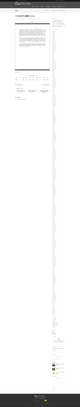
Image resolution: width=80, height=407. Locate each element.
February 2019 (54, 169)
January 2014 (53, 258)
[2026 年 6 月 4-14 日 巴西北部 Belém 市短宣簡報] (53, 373)
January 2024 (53, 80)
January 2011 (53, 313)
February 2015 (54, 240)
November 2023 (54, 83)
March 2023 (53, 95)
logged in (19, 99)
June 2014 (53, 251)
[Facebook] (56, 0)
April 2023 (53, 93)
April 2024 (53, 75)
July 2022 (53, 107)
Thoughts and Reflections (55, 325)
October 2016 (53, 211)
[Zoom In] (23, 23)
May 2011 (53, 307)
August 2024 (53, 69)
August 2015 (53, 231)
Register (26, 0)
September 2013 (54, 264)
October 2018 (53, 175)
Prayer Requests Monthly (55, 323)
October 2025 (53, 48)
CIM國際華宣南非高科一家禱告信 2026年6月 (57, 26)
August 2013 (53, 266)
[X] (55, 0)
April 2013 (53, 272)
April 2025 (53, 57)
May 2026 (53, 37)
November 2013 (54, 261)
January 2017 (53, 207)
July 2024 (53, 71)
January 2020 (53, 152)
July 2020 (53, 143)
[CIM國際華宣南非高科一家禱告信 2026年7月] (53, 369)
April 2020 (53, 148)
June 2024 (53, 72)
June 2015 (53, 234)
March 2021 (53, 131)
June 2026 (53, 36)
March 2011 (53, 310)
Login (23, 0)
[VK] (59, 0)
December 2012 (54, 278)
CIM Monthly (53, 320)
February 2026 (54, 42)
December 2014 (54, 243)
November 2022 (54, 101)
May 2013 (53, 270)
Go (45, 400)
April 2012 (53, 290)
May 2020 (53, 146)
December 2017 (54, 190)
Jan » (54, 389)
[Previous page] (15, 23)
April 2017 (53, 202)
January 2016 (53, 225)
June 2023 (53, 90)
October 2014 (53, 246)
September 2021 (54, 122)
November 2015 (54, 228)
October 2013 (53, 263)
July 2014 (53, 249)
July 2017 (53, 198)
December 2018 (54, 172)
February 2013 (54, 275)
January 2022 (53, 116)
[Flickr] (42, 403)
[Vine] (63, 0)
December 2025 (54, 45)
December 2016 (54, 208)
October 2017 (53, 193)
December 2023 (54, 81)
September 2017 (54, 195)
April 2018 (53, 184)
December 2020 (54, 136)
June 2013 (53, 269)
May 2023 (53, 92)
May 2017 (53, 201)
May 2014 (53, 252)
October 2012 (53, 281)
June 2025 (53, 54)
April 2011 (53, 308)
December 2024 (54, 63)
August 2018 (53, 178)
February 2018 (54, 187)
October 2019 (53, 157)
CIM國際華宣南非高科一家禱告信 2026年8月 (57, 20)
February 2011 (54, 311)
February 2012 (54, 293)
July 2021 (53, 125)
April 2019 (53, 166)
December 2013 (54, 260)
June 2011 (53, 305)
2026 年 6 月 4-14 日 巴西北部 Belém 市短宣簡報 (58, 23)
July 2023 (53, 89)
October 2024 (53, 66)
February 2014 (54, 257)
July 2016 (53, 216)
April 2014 (53, 254)
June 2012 (53, 287)
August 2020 (53, 142)
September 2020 (54, 140)
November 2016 (54, 210)
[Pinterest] (57, 0)
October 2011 (53, 299)
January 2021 (53, 134)
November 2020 (54, 137)
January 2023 (53, 98)
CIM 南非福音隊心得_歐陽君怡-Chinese (44, 91)
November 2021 (54, 119)
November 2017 (54, 192)
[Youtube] (61, 0)
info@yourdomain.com (19, 0)
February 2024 (54, 78)
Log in (53, 331)
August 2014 (53, 248)
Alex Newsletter (54, 319)
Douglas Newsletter (54, 322)
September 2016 (54, 213)
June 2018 (53, 181)
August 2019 (53, 160)
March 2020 (53, 149)
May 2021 (53, 128)
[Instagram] (60, 0)
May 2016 (53, 219)
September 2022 (54, 104)
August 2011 (53, 302)
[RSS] (64, 0)
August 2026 (53, 33)
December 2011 (54, 296)
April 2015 (53, 237)
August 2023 (53, 87)
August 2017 (53, 196)
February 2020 (54, 151)
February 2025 (54, 60)
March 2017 (53, 204)
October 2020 (53, 139)
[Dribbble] (58, 0)
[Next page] (17, 23)
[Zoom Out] (21, 23)
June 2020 (53, 145)
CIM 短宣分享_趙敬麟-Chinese (61, 10)
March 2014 (53, 255)
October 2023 (53, 84)
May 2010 (53, 314)
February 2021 (54, 133)
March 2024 (53, 77)
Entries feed (53, 332)
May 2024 (53, 74)
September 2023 (54, 86)
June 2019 (53, 163)
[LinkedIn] (61, 357)
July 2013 (53, 267)
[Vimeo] (62, 0)
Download (32, 21)
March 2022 (53, 113)
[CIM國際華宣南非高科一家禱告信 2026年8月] (53, 365)
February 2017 (54, 205)
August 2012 (53, 284)
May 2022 (53, 110)
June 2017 (53, 199)
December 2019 (54, 154)
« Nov (53, 389)
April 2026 (53, 39)
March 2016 (53, 222)
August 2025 (53, 51)
